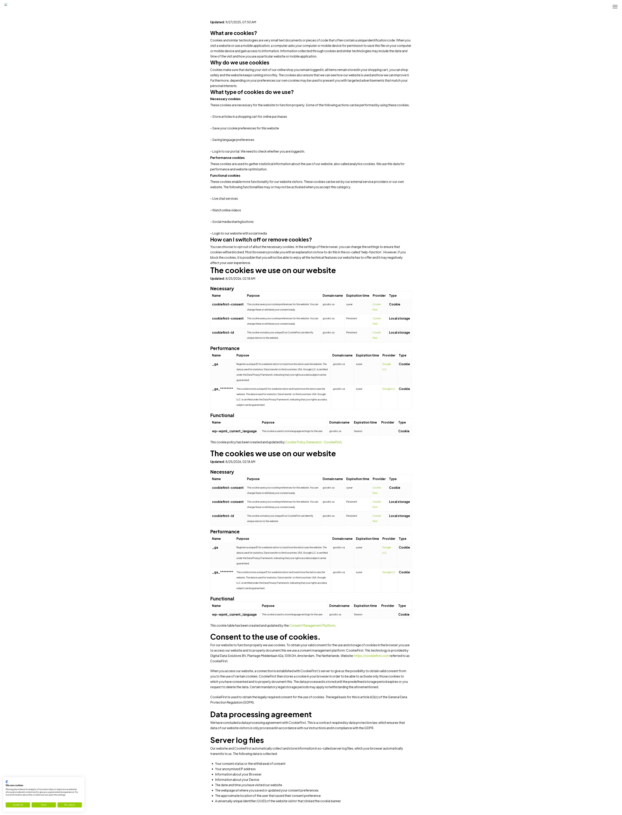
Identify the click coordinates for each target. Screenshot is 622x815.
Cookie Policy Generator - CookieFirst (313, 442)
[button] (615, 6)
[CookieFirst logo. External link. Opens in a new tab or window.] (7, 781)
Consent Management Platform (312, 625)
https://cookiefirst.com (371, 656)
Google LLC (388, 388)
